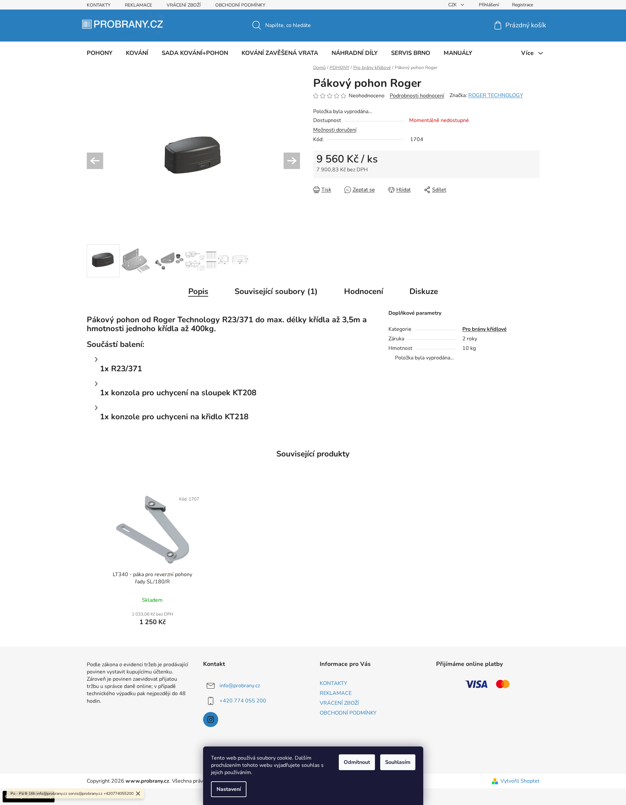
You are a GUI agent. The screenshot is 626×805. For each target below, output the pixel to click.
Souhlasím (397, 762)
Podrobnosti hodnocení (417, 95)
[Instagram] (210, 719)
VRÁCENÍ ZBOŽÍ (184, 5)
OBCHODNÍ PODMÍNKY (240, 5)
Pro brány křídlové (484, 329)
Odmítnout (357, 762)
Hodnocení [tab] (363, 291)
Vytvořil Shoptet (520, 781)
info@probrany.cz (240, 685)
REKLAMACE (138, 5)
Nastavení (229, 789)
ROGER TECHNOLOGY (495, 95)
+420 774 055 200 (243, 700)
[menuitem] (99, 53)
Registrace (522, 5)
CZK (453, 5)
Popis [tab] (198, 291)
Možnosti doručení (335, 130)
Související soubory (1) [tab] (276, 291)
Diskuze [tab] (423, 291)
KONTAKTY (98, 5)
